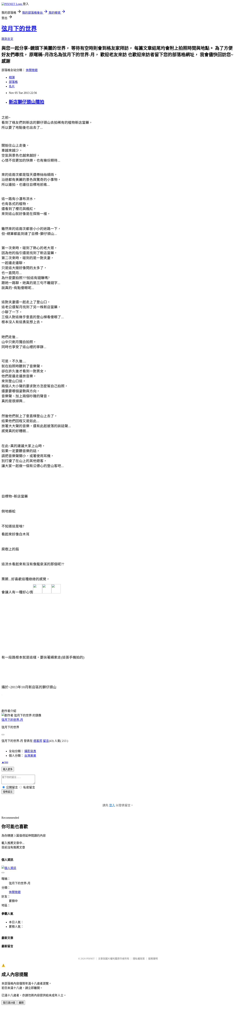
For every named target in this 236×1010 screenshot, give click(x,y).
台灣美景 (30, 755)
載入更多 (8, 769)
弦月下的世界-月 (12, 719)
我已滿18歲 (9, 1002)
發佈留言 (8, 791)
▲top (4, 762)
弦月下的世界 (19, 28)
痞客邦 (37, 740)
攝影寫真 (30, 751)
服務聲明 (153, 958)
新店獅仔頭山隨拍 (26, 102)
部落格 (13, 81)
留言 (46, 740)
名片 (12, 86)
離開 (21, 1002)
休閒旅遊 (32, 70)
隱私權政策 (139, 958)
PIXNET (90, 958)
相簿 (12, 77)
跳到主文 (7, 38)
